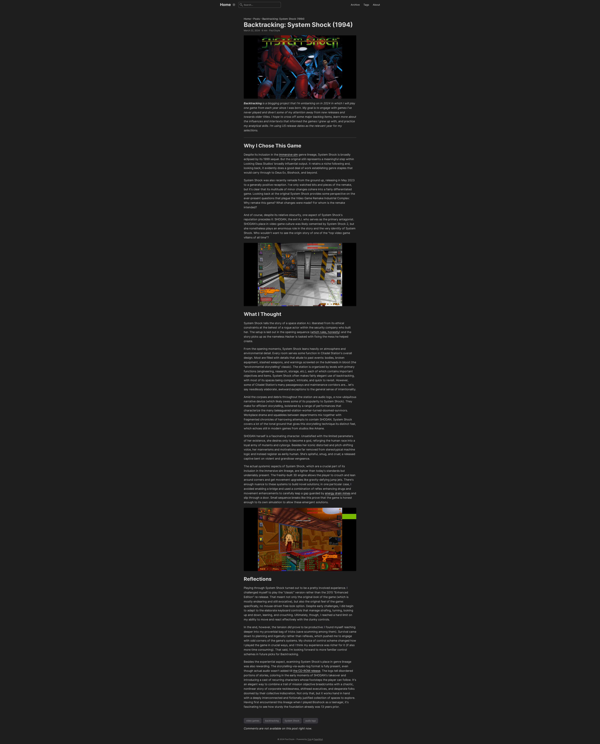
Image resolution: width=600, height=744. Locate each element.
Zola (309, 739)
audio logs (310, 720)
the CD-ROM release (306, 670)
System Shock (292, 720)
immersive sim (288, 154)
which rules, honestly (325, 332)
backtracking (272, 720)
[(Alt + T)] (234, 4)
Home (225, 4)
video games (252, 720)
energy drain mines (337, 493)
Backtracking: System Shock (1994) (283, 18)
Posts (256, 18)
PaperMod (318, 739)
